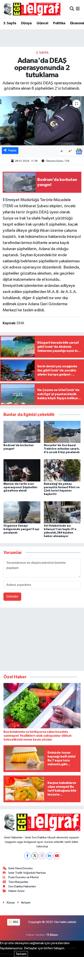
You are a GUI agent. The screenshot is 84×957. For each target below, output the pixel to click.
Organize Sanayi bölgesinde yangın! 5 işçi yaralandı (21, 529)
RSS (15, 922)
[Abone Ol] (78, 151)
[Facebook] (27, 855)
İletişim (25, 902)
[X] (34, 855)
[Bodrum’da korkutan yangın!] (21, 431)
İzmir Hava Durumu (20, 868)
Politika (59, 23)
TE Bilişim (52, 934)
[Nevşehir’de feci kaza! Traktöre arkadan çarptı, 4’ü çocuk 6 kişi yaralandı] (62, 431)
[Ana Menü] (78, 9)
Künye (11, 902)
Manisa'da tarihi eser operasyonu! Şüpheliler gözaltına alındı (20, 487)
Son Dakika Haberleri (22, 886)
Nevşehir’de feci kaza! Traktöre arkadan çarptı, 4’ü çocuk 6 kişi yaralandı (62, 449)
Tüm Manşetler (18, 881)
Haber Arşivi (16, 890)
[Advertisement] (42, 640)
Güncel (42, 23)
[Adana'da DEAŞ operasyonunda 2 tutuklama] (42, 120)
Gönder (12, 596)
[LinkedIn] (49, 855)
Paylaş (12, 150)
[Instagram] (42, 855)
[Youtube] (56, 855)
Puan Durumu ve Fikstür (23, 877)
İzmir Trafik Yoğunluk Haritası (27, 872)
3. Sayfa (9, 23)
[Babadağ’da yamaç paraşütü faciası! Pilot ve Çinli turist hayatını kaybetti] (62, 470)
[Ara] (72, 9)
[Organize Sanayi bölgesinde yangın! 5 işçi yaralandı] (21, 512)
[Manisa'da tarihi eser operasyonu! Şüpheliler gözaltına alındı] (21, 470)
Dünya (26, 23)
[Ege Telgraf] (32, 9)
